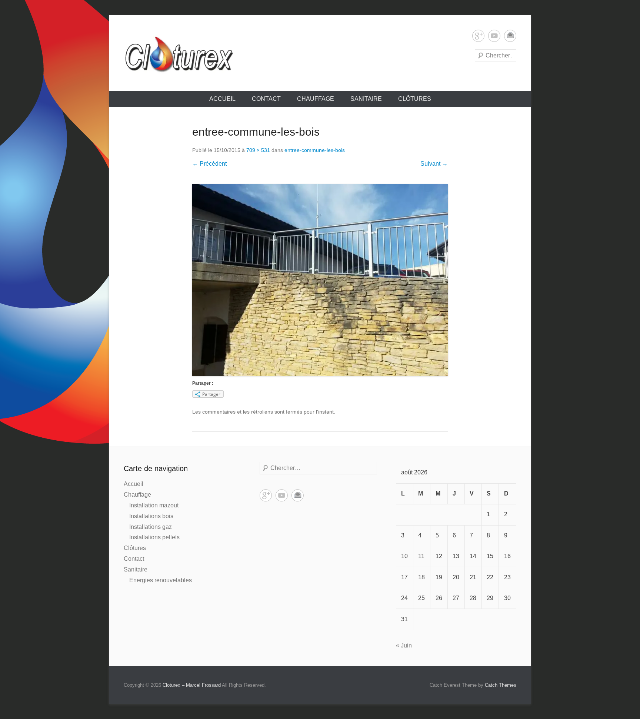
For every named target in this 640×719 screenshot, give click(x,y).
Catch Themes (500, 685)
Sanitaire (366, 99)
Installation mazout (154, 505)
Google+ (478, 36)
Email (510, 36)
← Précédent (209, 163)
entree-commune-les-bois (314, 150)
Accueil (222, 99)
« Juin (404, 645)
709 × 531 (258, 150)
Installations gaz (150, 527)
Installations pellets (154, 537)
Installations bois (151, 516)
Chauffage (315, 99)
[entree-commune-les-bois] (320, 280)
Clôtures (414, 99)
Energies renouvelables (160, 580)
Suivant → (434, 163)
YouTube (494, 36)
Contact (266, 99)
